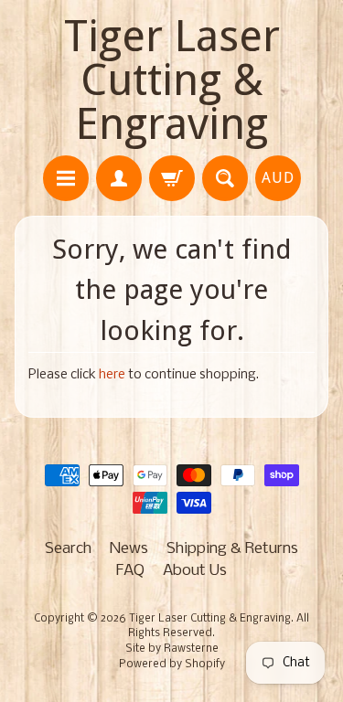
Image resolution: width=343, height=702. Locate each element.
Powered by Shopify (172, 664)
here (112, 375)
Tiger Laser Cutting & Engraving (172, 80)
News (129, 549)
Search (68, 549)
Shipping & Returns (232, 549)
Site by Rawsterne (172, 649)
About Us (195, 571)
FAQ (130, 571)
